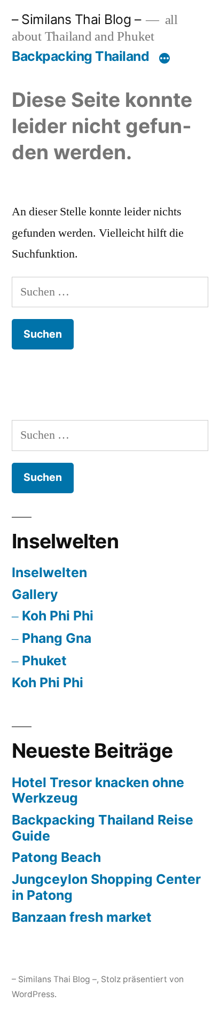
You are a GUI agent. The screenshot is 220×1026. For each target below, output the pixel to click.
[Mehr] (164, 58)
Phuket (44, 660)
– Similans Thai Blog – (76, 19)
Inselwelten (49, 572)
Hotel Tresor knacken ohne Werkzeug (98, 790)
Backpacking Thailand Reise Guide (102, 828)
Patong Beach (56, 857)
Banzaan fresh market (82, 917)
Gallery (35, 594)
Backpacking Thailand (80, 56)
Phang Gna (56, 638)
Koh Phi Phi (57, 616)
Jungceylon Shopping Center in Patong (106, 887)
